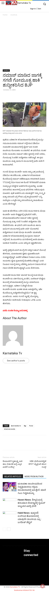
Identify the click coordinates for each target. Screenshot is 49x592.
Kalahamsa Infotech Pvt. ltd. (24, 590)
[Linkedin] (24, 96)
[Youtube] (25, 571)
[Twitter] (11, 96)
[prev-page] (4, 529)
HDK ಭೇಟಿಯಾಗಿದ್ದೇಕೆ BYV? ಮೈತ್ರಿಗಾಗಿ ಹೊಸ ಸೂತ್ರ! (37, 464)
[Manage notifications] (42, 586)
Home (5, 15)
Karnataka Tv (12, 353)
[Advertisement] (24, 43)
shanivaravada (9, 429)
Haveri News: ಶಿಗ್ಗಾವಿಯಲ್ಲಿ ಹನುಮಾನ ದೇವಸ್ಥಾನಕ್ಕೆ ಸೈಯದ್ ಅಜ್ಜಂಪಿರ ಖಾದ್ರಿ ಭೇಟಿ (31, 502)
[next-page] (8, 529)
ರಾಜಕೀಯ (13, 15)
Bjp (25, 426)
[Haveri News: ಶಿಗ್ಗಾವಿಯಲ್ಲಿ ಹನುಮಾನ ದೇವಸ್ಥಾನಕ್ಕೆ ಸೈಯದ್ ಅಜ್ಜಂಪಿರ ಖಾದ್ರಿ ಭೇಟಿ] (9, 503)
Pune (31, 426)
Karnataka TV (15, 587)
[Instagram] (25, 564)
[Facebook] (18, 96)
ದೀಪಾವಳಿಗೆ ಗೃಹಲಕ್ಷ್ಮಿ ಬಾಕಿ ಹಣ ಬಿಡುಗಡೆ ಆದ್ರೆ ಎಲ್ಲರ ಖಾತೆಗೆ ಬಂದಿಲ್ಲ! (12, 464)
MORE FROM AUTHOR (34, 476)
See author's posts (16, 360)
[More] (37, 96)
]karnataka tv (16, 426)
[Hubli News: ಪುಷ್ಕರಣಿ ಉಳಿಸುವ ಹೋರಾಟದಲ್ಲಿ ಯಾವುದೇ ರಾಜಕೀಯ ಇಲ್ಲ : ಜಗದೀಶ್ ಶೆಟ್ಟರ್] (9, 516)
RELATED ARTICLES (12, 476)
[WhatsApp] (5, 96)
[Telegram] (30, 96)
